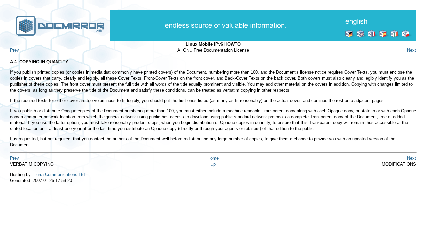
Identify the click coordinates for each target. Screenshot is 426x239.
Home (213, 158)
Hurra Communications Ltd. (59, 174)
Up (213, 164)
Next (411, 50)
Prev (14, 50)
